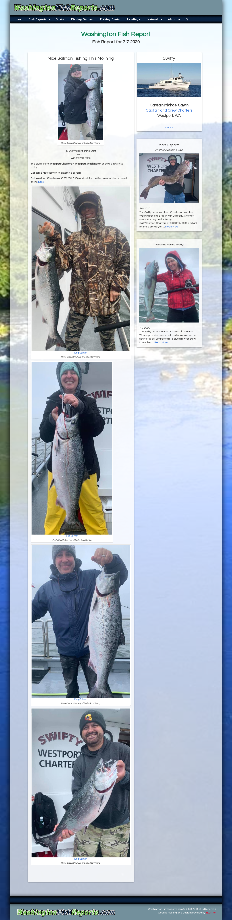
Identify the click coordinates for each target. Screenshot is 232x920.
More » (169, 127)
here (41, 182)
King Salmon (80, 353)
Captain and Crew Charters (169, 110)
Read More (172, 226)
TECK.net (211, 912)
